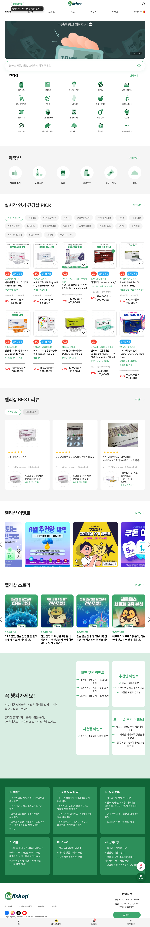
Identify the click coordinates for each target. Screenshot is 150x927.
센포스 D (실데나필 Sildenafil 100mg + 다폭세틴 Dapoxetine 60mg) (103, 354)
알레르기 (67, 226)
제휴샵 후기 (31, 412)
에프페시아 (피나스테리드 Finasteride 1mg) (17, 284)
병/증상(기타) (66, 234)
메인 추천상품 (13, 217)
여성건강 (31, 226)
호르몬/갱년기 (49, 226)
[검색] (143, 4)
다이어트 (32, 217)
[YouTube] (24, 913)
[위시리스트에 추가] (26, 264)
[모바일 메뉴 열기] (7, 4)
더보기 (138, 399)
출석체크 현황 (17, 4)
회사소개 (8, 906)
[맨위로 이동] (141, 877)
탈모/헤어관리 (83, 217)
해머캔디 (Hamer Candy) (103, 282)
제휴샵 (30, 11)
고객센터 (53, 906)
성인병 (121, 226)
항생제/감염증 (104, 217)
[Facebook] (7, 913)
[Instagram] (13, 913)
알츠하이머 (34, 234)
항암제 (50, 234)
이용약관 (41, 906)
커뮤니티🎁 (139, 11)
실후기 (93, 11)
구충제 (121, 217)
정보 (72, 11)
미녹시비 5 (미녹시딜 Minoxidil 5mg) (129, 284)
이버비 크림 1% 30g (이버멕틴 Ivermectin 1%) (45, 284)
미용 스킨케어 (49, 217)
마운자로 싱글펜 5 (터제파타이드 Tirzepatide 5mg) (74, 286)
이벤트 (115, 11)
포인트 (51, 11)
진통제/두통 (105, 226)
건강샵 (8, 11)
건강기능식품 (13, 226)
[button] (132, 53)
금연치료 (136, 226)
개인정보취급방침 (25, 906)
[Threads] (18, 913)
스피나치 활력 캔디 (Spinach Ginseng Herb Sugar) (132, 354)
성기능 (66, 217)
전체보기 (134, 75)
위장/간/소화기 (14, 234)
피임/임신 (136, 217)
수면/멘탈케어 (85, 226)
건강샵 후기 (12, 412)
